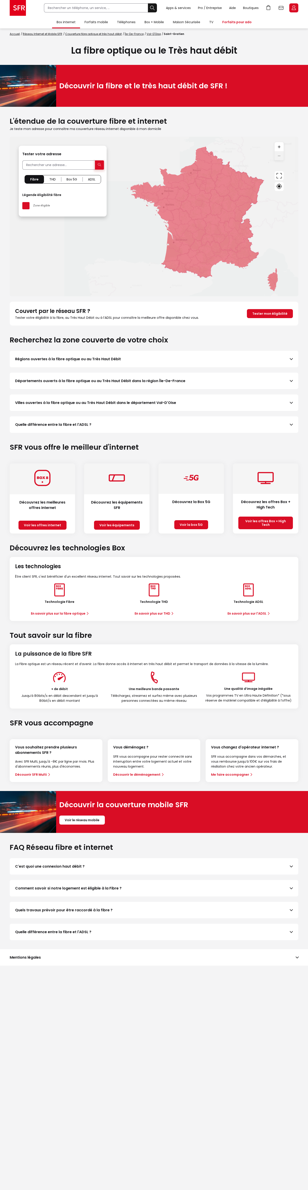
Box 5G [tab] (72, 179)
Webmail (281, 7)
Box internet (66, 22)
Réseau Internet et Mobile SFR (42, 34)
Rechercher (152, 7)
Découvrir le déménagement (137, 775)
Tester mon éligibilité (269, 313)
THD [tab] (52, 179)
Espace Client (294, 8)
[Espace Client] (293, 8)
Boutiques (251, 8)
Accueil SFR (18, 8)
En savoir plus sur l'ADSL (247, 613)
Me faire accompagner (230, 775)
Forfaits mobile (96, 22)
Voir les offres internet (42, 525)
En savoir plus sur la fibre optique (58, 613)
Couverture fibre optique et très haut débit (93, 34)
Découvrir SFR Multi (31, 775)
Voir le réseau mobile (82, 820)
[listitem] (154, 359)
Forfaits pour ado (237, 22)
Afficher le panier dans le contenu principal (268, 7)
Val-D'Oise (154, 34)
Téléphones (126, 22)
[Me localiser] (279, 186)
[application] (154, 216)
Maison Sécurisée (186, 22)
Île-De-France (134, 34)
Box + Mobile (154, 22)
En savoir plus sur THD (152, 613)
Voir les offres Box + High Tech (265, 523)
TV (211, 22)
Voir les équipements (116, 525)
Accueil (15, 34)
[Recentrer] (279, 175)
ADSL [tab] (91, 179)
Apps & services (178, 8)
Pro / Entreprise (210, 8)
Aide (232, 8)
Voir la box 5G (191, 524)
